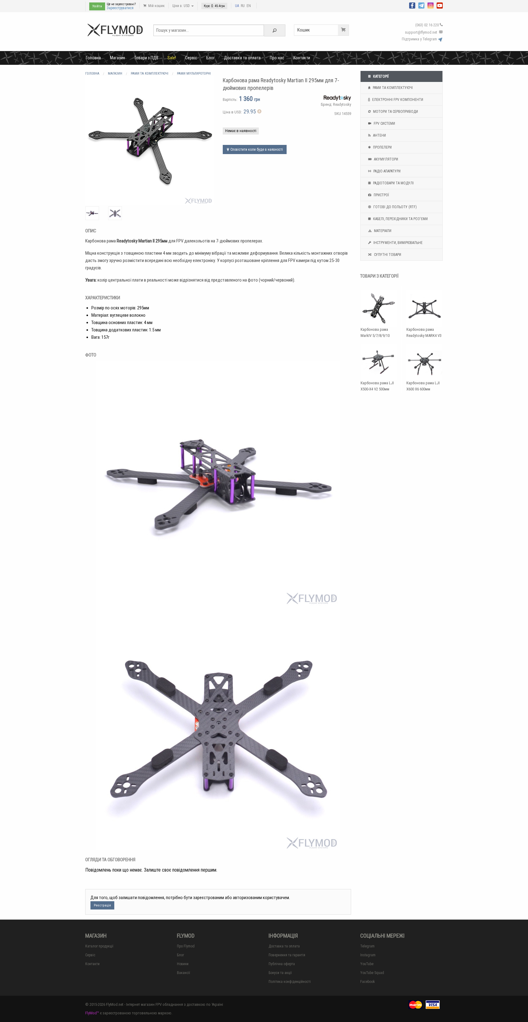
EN (249, 6)
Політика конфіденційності (290, 982)
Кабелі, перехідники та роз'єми (400, 219)
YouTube (366, 964)
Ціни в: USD (181, 6)
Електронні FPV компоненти (397, 100)
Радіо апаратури (386, 171)
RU (243, 6)
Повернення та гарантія (287, 955)
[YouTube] (440, 5)
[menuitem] (93, 58)
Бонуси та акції (280, 973)
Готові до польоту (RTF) (394, 207)
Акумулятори (385, 159)
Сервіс (191, 57)
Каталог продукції (99, 946)
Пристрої (381, 195)
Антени (379, 135)
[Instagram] (430, 5)
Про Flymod (186, 946)
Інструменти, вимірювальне (397, 243)
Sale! (171, 57)
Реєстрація (102, 905)
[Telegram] (421, 5)
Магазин (117, 57)
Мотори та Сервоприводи (395, 111)
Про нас (277, 57)
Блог (210, 57)
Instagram (368, 955)
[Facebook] (412, 5)
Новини (183, 964)
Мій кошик (156, 6)
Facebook (367, 982)
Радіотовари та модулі (393, 183)
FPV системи (384, 123)
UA (237, 6)
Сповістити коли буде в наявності (256, 149)
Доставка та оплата (242, 57)
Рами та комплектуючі (392, 88)
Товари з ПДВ (146, 57)
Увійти (97, 6)
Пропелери (382, 147)
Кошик (303, 30)
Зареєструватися (120, 8)
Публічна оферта (282, 964)
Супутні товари (387, 255)
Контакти (301, 57)
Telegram (367, 946)
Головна (93, 57)
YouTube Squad (372, 973)
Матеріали (382, 231)
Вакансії (183, 973)
